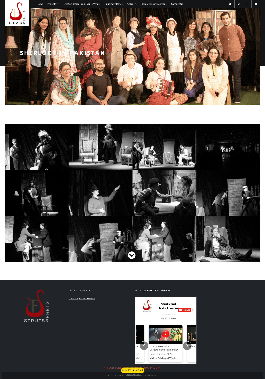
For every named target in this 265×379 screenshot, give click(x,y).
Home (40, 4)
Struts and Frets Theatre (168, 306)
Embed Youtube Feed (132, 370)
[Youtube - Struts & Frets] (255, 4)
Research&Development (154, 4)
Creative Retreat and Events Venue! (81, 4)
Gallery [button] (131, 4)
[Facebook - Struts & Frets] (247, 4)
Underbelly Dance (114, 4)
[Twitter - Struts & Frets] (230, 4)
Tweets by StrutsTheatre (82, 299)
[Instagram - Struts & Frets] (238, 4)
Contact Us (177, 4)
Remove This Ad (132, 375)
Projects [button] (52, 4)
